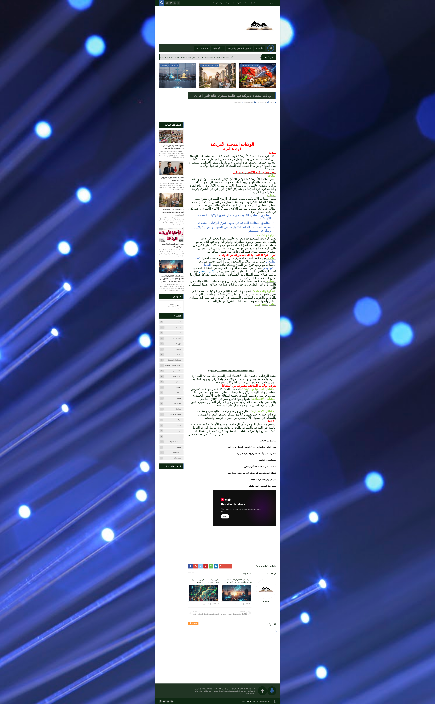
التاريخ (179, 354)
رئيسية (259, 48)
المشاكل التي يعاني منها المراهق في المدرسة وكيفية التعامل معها (252, 473)
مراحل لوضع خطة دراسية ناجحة (263, 479)
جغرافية (178, 409)
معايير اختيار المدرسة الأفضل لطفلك (262, 486)
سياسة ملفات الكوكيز (242, 3)
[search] (161, 3)
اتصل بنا (228, 3)
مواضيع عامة (202, 48)
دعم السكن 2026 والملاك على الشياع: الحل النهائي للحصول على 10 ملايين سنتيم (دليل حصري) (172, 279)
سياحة (179, 425)
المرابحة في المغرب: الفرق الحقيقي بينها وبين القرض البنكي (186, 57)
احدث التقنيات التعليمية (267, 460)
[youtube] (164, 701)
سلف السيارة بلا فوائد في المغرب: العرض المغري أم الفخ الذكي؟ (257, 82)
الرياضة (178, 387)
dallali (248, 604)
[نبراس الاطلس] (259, 40)
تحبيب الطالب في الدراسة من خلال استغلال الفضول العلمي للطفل (251, 447)
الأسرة (179, 333)
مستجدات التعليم (175, 442)
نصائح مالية (218, 48)
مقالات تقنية (177, 452)
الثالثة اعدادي (177, 371)
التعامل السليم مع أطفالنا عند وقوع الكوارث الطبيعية (256, 453)
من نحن (272, 3)
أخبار (179, 322)
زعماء (179, 420)
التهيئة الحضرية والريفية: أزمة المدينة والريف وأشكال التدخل (172, 147)
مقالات (179, 447)
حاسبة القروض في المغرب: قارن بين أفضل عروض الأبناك (177, 82)
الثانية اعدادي (177, 376)
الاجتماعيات (177, 327)
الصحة (179, 393)
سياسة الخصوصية (259, 3)
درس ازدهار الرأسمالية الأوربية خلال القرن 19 (173, 245)
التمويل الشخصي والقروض (239, 48)
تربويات (179, 398)
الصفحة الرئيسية (248, 102)
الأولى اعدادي (177, 338)
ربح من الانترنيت (175, 414)
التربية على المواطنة (174, 360)
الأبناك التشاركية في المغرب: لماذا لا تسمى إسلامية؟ (217, 82)
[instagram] (172, 701)
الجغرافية (178, 382)
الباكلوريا (178, 349)
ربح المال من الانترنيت (268, 440)
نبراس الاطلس (251, 701)
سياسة (179, 431)
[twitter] (168, 701)
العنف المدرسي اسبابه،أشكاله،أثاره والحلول (260, 466)
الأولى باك (178, 344)
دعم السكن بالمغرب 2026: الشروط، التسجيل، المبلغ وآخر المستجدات (240, 57)
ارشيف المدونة (217, 3)
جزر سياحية (177, 403)
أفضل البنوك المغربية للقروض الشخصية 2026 (172, 179)
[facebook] (160, 701)
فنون (179, 436)
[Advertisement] (232, 121)
